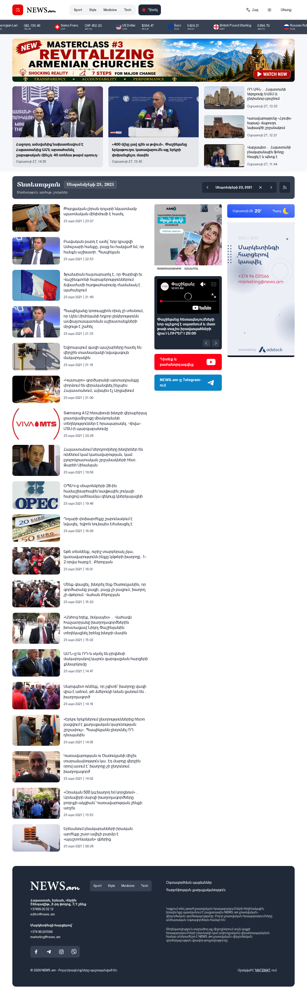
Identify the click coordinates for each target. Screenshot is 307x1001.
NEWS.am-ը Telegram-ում (181, 382)
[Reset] (260, 187)
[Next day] (271, 187)
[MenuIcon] (17, 9)
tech (127, 10)
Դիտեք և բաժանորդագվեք (177, 362)
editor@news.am (42, 914)
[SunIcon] (269, 9)
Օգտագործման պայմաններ (189, 882)
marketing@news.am (45, 937)
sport (78, 10)
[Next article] (215, 343)
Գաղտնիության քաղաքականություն (195, 890)
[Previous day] (207, 187)
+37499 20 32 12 (41, 909)
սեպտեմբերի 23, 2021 (234, 187)
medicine (110, 10)
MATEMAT (263, 970)
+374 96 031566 (41, 932)
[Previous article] (206, 343)
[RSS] (284, 187)
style (92, 10)
